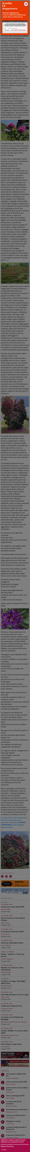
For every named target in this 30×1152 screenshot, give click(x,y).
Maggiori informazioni (7, 1146)
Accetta (3, 1149)
